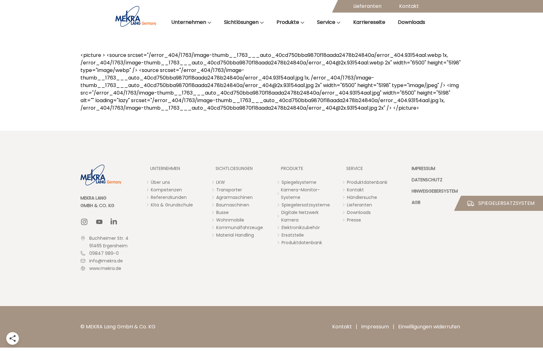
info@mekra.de (106, 261)
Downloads (411, 22)
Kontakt (409, 6)
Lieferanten (367, 6)
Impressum (375, 326)
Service (326, 22)
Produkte (288, 22)
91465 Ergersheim (108, 246)
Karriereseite (369, 22)
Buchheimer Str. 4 (109, 238)
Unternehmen (188, 22)
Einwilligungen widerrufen (429, 326)
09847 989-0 (104, 253)
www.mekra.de (105, 268)
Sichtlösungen (241, 22)
